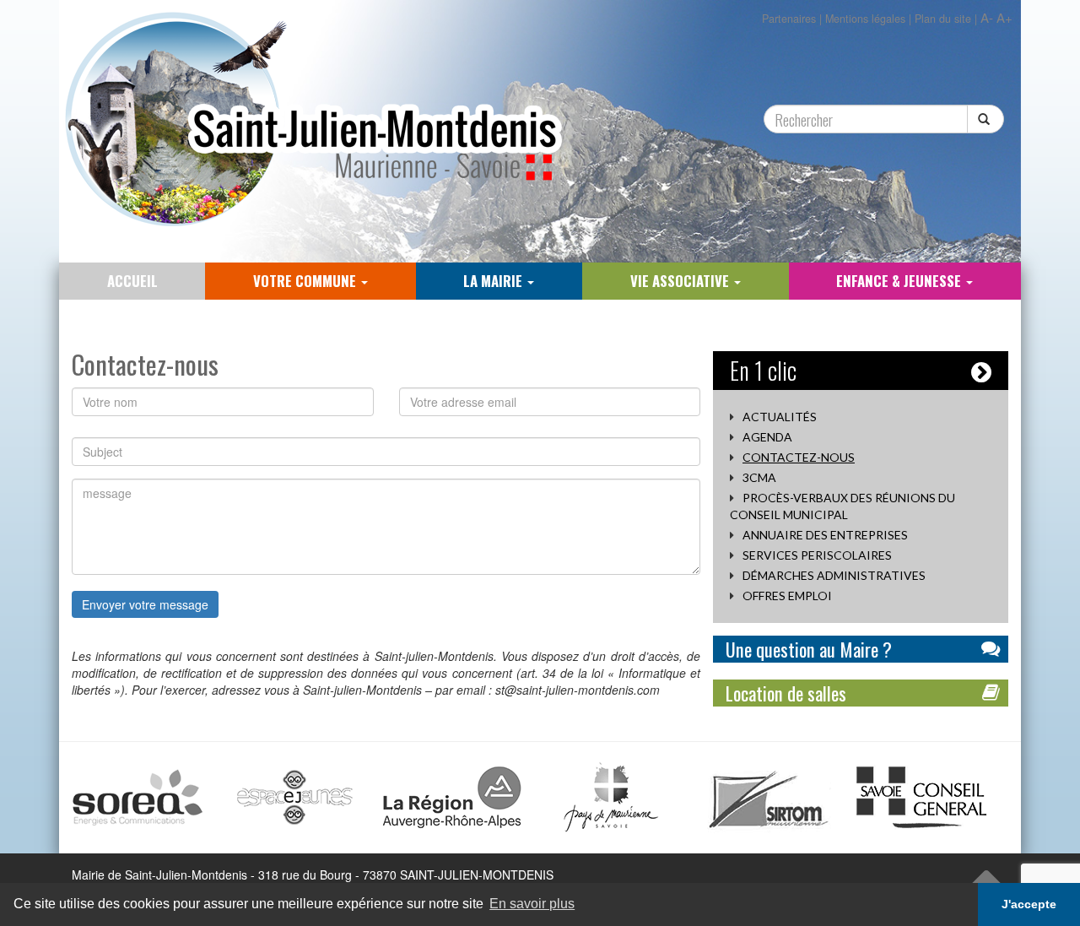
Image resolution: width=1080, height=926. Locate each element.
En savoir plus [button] (532, 903)
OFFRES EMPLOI (787, 595)
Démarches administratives (834, 575)
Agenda (767, 437)
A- (986, 17)
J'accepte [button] (1029, 904)
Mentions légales (865, 18)
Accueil (132, 280)
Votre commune (306, 280)
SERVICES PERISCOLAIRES (817, 555)
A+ (1004, 17)
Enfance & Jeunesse (900, 280)
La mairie (494, 280)
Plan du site (943, 18)
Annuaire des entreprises (825, 535)
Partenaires (789, 18)
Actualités (779, 416)
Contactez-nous (798, 457)
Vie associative (681, 280)
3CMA (759, 477)
